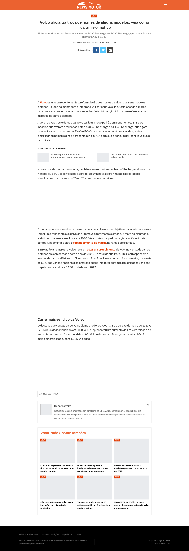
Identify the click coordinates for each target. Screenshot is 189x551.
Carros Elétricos (49, 394)
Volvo (94, 16)
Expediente (67, 534)
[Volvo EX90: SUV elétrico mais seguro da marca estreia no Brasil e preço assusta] (131, 488)
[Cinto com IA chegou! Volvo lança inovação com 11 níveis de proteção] (57, 488)
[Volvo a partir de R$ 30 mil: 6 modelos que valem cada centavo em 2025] (131, 451)
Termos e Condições (50, 534)
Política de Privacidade (28, 534)
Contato (78, 534)
